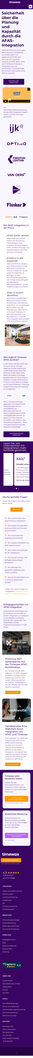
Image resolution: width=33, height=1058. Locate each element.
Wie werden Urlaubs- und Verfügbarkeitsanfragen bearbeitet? (16, 560)
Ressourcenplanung (9, 946)
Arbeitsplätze (6, 987)
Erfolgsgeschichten (9, 939)
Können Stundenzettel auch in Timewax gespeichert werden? (17, 579)
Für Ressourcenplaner (9, 906)
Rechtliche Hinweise (9, 1015)
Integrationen (7, 900)
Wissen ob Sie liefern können (12, 891)
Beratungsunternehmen (10, 926)
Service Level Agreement (10, 1006)
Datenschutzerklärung (10, 1012)
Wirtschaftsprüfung (9, 923)
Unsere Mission (7, 981)
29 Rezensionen (8, 875)
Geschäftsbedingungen (10, 1003)
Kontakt (5, 990)
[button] (30, 6)
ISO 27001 (5, 993)
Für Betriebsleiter (8, 909)
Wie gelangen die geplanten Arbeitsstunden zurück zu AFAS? (15, 569)
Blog (4, 943)
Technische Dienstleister (10, 929)
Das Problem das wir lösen (11, 984)
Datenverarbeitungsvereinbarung (13, 1009)
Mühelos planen (7, 894)
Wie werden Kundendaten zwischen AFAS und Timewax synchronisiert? (16, 528)
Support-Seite (7, 949)
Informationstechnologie (10, 920)
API (3, 903)
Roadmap (5, 952)
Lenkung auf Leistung (9, 897)
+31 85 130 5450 (7, 1041)
